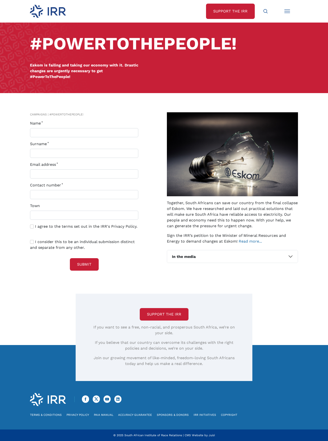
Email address (43, 164)
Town (35, 205)
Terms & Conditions (46, 415)
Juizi (212, 435)
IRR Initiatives (205, 415)
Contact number (46, 185)
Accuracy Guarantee (135, 415)
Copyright (229, 415)
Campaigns (38, 114)
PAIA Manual (103, 415)
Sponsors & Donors (173, 415)
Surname (39, 144)
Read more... (250, 241)
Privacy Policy (78, 415)
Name (36, 123)
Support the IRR (164, 314)
